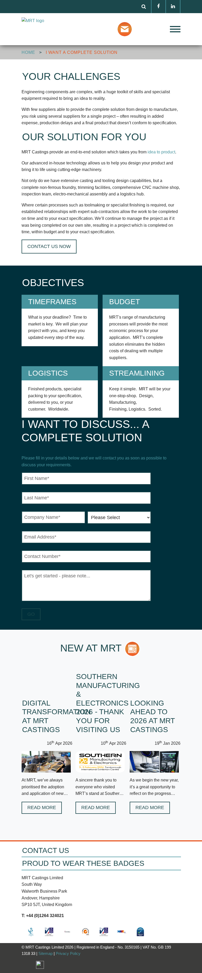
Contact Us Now (49, 246)
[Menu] (162, 29)
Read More (41, 807)
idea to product (161, 152)
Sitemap (45, 953)
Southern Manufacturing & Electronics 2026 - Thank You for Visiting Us (108, 703)
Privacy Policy (68, 953)
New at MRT (91, 648)
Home (28, 52)
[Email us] (126, 29)
